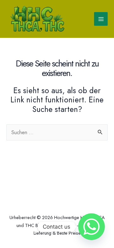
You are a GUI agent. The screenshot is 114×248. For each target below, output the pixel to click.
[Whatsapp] (91, 226)
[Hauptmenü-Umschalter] (101, 19)
